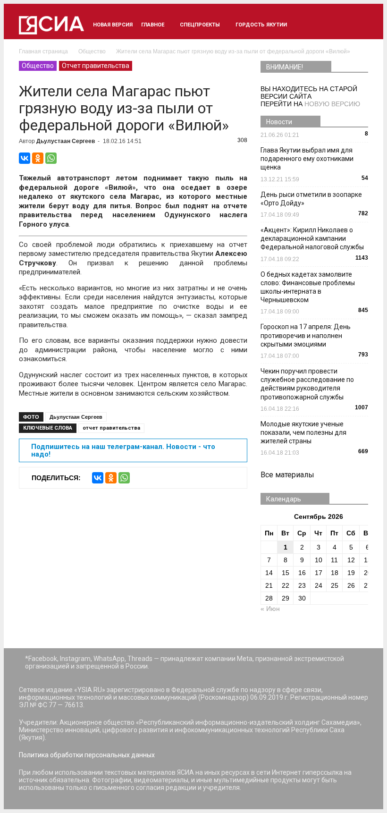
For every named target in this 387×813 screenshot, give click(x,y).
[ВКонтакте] (24, 158)
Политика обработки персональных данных (87, 755)
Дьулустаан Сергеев (65, 141)
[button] (356, 25)
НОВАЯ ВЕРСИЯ (113, 25)
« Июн (270, 608)
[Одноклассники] (37, 158)
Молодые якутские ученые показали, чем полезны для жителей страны (303, 432)
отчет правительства (111, 428)
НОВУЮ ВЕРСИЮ (332, 104)
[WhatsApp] (51, 158)
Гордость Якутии (261, 25)
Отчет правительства (95, 65)
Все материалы (287, 474)
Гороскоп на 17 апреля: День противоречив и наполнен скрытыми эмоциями (306, 335)
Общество (38, 65)
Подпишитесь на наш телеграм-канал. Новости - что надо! (123, 450)
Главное (152, 25)
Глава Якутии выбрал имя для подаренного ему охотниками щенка (307, 158)
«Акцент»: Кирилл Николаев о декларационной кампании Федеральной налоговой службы (312, 238)
